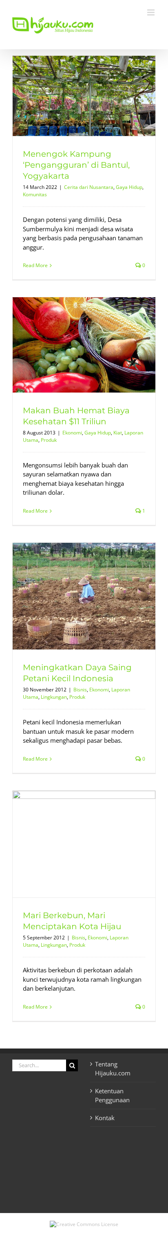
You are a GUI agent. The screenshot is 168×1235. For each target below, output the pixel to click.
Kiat (117, 432)
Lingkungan (54, 696)
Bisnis (80, 689)
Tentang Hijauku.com (112, 1068)
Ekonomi (72, 432)
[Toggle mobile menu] (151, 12)
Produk (49, 440)
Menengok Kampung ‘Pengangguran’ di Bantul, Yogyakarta (76, 165)
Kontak (105, 1118)
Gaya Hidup (129, 187)
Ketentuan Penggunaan (112, 1095)
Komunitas (35, 194)
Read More (35, 265)
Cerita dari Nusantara (88, 187)
